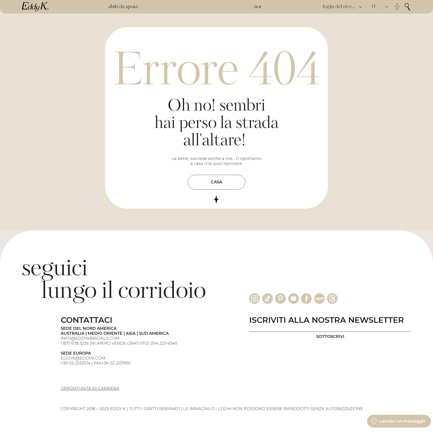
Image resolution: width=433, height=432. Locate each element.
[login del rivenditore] (360, 7)
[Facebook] (306, 298)
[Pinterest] (280, 298)
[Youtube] (293, 298)
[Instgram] (254, 298)
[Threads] (332, 298)
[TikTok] (267, 298)
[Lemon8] (319, 298)
